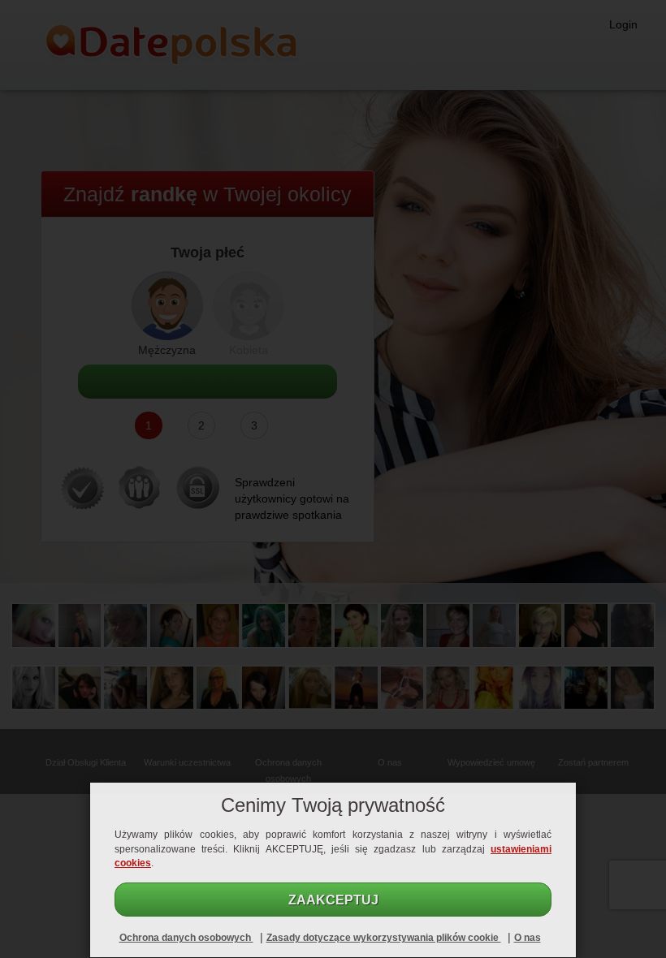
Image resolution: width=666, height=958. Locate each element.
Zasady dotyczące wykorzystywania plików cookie (383, 937)
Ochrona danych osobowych (186, 937)
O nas (527, 937)
